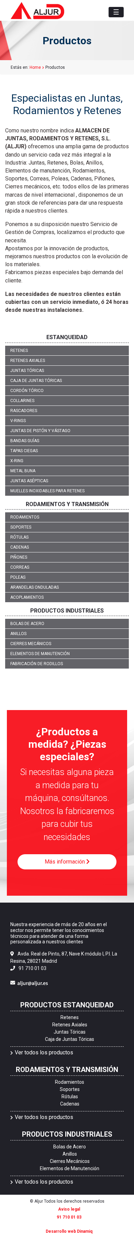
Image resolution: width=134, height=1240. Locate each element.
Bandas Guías (24, 440)
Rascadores (23, 410)
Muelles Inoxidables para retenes (47, 490)
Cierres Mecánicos (30, 643)
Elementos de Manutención (40, 653)
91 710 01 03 (32, 968)
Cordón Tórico (27, 390)
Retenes (19, 350)
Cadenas (19, 547)
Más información (65, 861)
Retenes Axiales (27, 360)
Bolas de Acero (27, 623)
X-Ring (16, 460)
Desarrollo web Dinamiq (69, 1231)
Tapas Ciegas (24, 450)
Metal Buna (22, 470)
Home (35, 67)
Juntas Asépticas (29, 480)
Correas (19, 567)
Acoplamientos (27, 597)
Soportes (20, 527)
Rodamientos (24, 517)
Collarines (22, 400)
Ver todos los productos (44, 1052)
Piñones (18, 557)
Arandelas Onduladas (34, 587)
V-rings (18, 420)
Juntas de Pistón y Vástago (40, 430)
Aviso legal (69, 1209)
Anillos (18, 633)
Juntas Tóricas (27, 370)
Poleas (17, 577)
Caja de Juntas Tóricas (36, 380)
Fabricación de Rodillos (36, 663)
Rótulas (19, 537)
